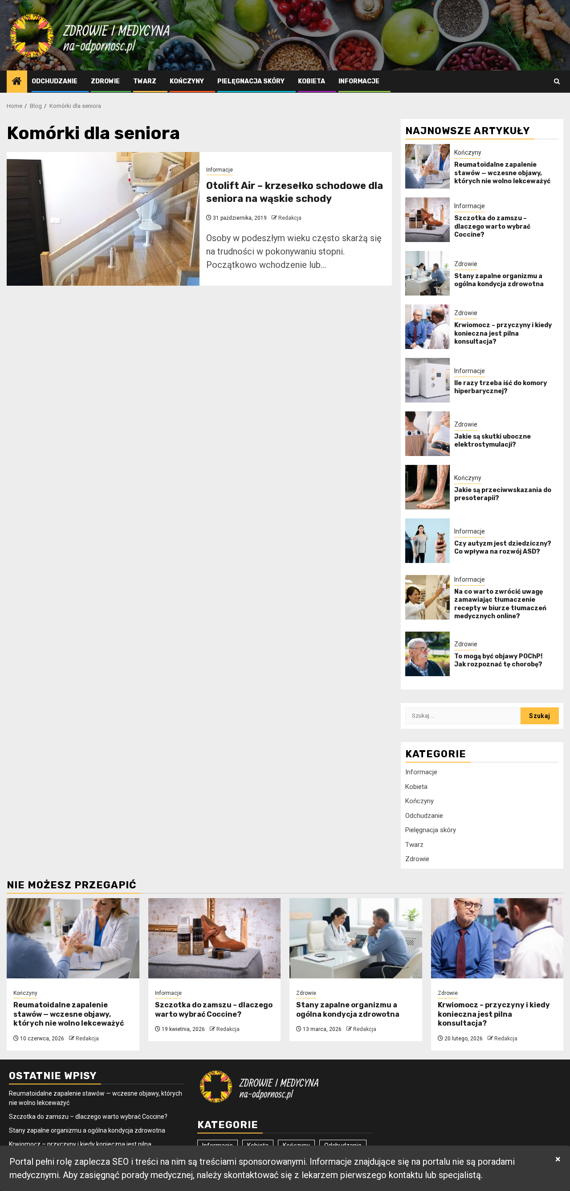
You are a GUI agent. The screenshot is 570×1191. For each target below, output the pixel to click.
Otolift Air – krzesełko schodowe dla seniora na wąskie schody (294, 192)
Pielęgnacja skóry (251, 81)
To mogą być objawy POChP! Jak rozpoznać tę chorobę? (498, 660)
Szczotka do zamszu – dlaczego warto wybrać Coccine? (492, 226)
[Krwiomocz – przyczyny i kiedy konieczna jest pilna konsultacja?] (427, 326)
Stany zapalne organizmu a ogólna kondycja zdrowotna (499, 280)
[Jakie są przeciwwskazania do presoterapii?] (427, 487)
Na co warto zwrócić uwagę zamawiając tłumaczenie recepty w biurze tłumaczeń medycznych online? (500, 604)
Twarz (144, 81)
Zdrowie (105, 81)
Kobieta (311, 81)
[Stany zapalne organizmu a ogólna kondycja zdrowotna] (427, 273)
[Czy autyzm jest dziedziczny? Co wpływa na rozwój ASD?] (427, 540)
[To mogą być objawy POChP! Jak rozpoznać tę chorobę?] (427, 654)
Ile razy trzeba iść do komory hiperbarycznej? (500, 387)
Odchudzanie (54, 81)
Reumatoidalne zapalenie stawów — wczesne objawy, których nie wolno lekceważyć (502, 173)
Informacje (358, 81)
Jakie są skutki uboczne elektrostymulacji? (492, 440)
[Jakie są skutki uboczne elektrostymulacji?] (427, 433)
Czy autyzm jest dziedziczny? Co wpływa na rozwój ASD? (502, 547)
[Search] (556, 81)
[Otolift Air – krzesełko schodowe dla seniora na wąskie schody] (103, 219)
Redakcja (289, 218)
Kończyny (187, 81)
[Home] (17, 82)
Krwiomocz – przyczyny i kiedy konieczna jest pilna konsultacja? (503, 333)
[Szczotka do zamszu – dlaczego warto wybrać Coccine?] (427, 219)
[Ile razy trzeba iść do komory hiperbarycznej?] (427, 380)
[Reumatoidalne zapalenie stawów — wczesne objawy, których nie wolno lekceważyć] (427, 166)
